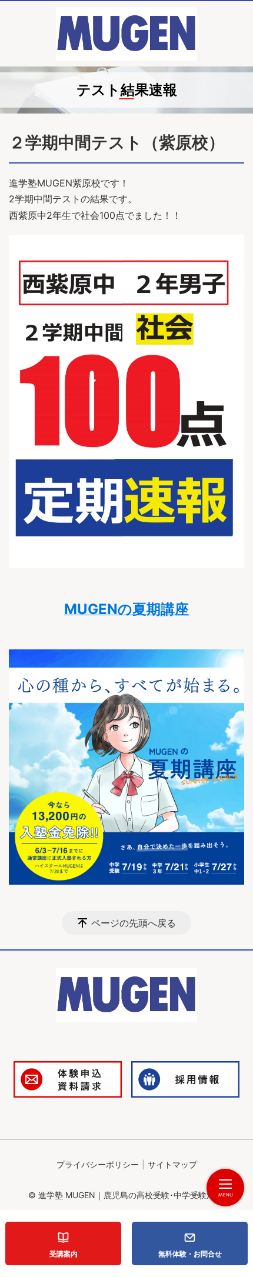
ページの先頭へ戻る (133, 923)
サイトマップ (172, 1164)
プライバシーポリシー (97, 1164)
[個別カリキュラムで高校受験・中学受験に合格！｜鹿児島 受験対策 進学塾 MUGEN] (126, 34)
